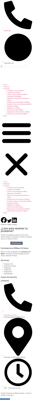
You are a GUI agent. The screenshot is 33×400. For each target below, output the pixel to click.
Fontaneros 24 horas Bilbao (15, 90)
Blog (5, 115)
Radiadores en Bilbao (13, 108)
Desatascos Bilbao (12, 106)
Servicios (7, 88)
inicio (5, 85)
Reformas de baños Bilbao (15, 110)
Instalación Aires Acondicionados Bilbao (19, 104)
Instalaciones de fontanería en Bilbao (18, 102)
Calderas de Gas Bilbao (14, 96)
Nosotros (7, 86)
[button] (16, 149)
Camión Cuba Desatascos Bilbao (17, 94)
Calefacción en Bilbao (13, 92)
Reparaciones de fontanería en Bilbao (18, 112)
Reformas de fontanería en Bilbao (17, 114)
